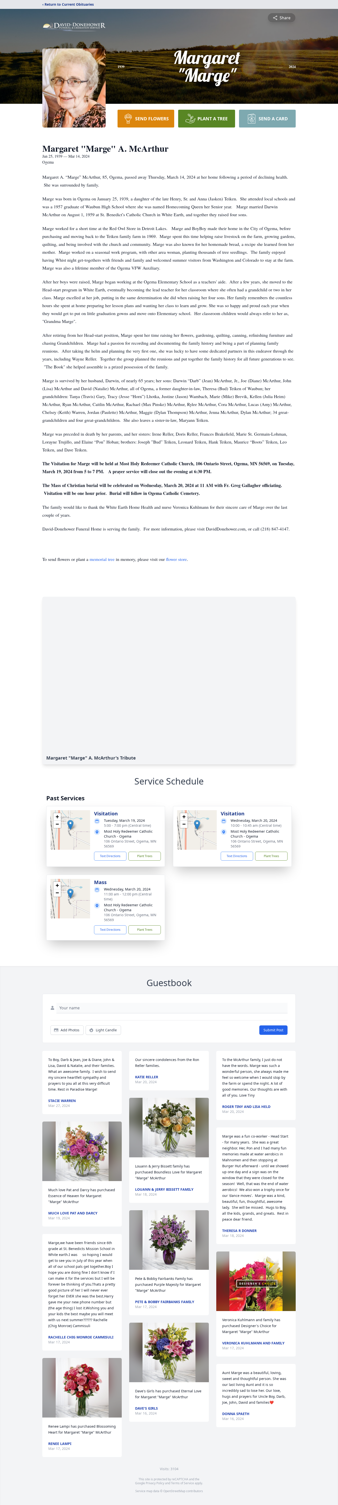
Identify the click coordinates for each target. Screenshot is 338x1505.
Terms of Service (182, 1483)
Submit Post (273, 1030)
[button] (70, 825)
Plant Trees (144, 856)
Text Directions (110, 856)
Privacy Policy (155, 1483)
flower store (176, 559)
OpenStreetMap (174, 1491)
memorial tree (102, 559)
